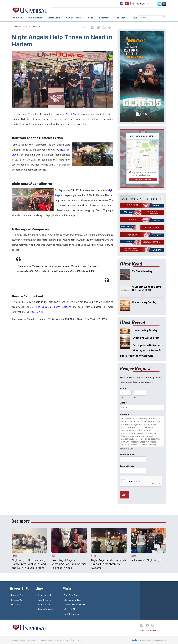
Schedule (16, 26)
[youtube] (127, 4)
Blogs (90, 17)
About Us (17, 17)
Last (135, 397)
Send (124, 494)
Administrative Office (148, 630)
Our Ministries (35, 17)
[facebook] (121, 4)
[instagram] (132, 4)
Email (123, 402)
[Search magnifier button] (164, 18)
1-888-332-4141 (37, 311)
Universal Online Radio (75, 604)
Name (123, 388)
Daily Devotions (71, 613)
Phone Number (127, 454)
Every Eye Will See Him (146, 337)
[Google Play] (164, 3)
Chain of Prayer (73, 17)
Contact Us (121, 17)
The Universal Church (48, 306)
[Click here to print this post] (109, 27)
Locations (104, 17)
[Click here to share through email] (84, 27)
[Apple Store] (159, 3)
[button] (142, 4)
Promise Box (17, 595)
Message (125, 414)
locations (65, 306)
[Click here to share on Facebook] (92, 27)
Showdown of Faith (73, 599)
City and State (127, 465)
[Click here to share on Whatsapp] (104, 27)
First (121, 397)
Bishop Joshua (44, 604)
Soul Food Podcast (72, 595)
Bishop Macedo (45, 595)
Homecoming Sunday (145, 330)
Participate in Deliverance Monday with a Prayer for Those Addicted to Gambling (141, 350)
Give (135, 17)
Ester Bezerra (44, 599)
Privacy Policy (77, 640)
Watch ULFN (54, 17)
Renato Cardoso (45, 609)
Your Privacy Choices (144, 640)
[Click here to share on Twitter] (98, 27)
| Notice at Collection (159, 640)
